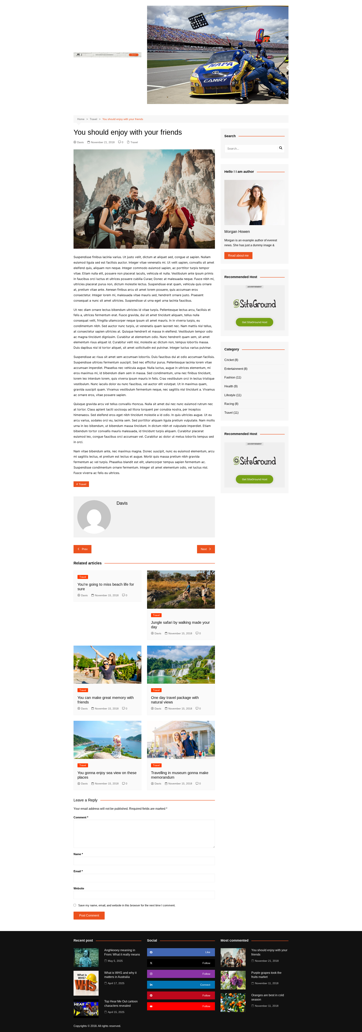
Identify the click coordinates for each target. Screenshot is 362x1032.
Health (228, 386)
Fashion (229, 377)
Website (79, 888)
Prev (85, 549)
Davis (80, 142)
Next (204, 549)
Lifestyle (229, 395)
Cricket (229, 360)
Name (78, 854)
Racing (229, 403)
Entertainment (233, 368)
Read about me (238, 255)
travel (82, 484)
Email (78, 871)
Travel (134, 142)
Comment (81, 817)
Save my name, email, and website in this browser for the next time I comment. (126, 905)
